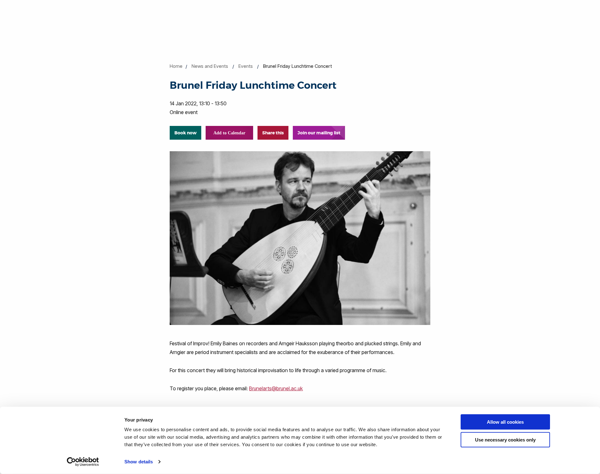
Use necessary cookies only (505, 439)
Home (176, 66)
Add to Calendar (229, 133)
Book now (185, 133)
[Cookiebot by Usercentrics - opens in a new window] (83, 462)
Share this (273, 133)
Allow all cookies (505, 422)
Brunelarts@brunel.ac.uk (276, 388)
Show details (138, 461)
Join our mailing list (319, 133)
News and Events (210, 66)
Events (245, 66)
